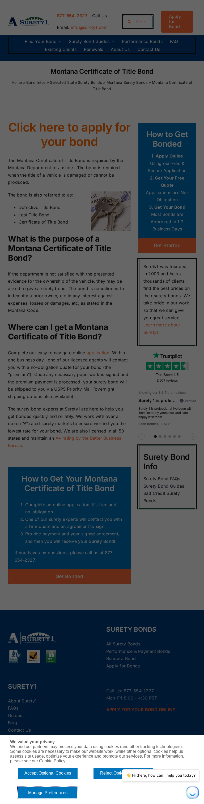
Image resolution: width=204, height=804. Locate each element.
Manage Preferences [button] (47, 792)
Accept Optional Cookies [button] (47, 773)
